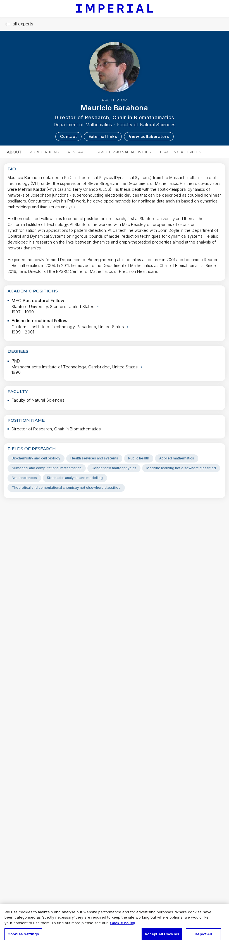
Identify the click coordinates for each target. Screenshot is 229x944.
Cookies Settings (23, 934)
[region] (114, 924)
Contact (68, 136)
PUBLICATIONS (44, 152)
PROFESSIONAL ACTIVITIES (124, 152)
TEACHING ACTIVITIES (180, 152)
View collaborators (149, 136)
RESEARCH (78, 152)
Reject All (203, 934)
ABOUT (14, 152)
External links (103, 136)
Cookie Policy (122, 923)
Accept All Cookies (162, 934)
